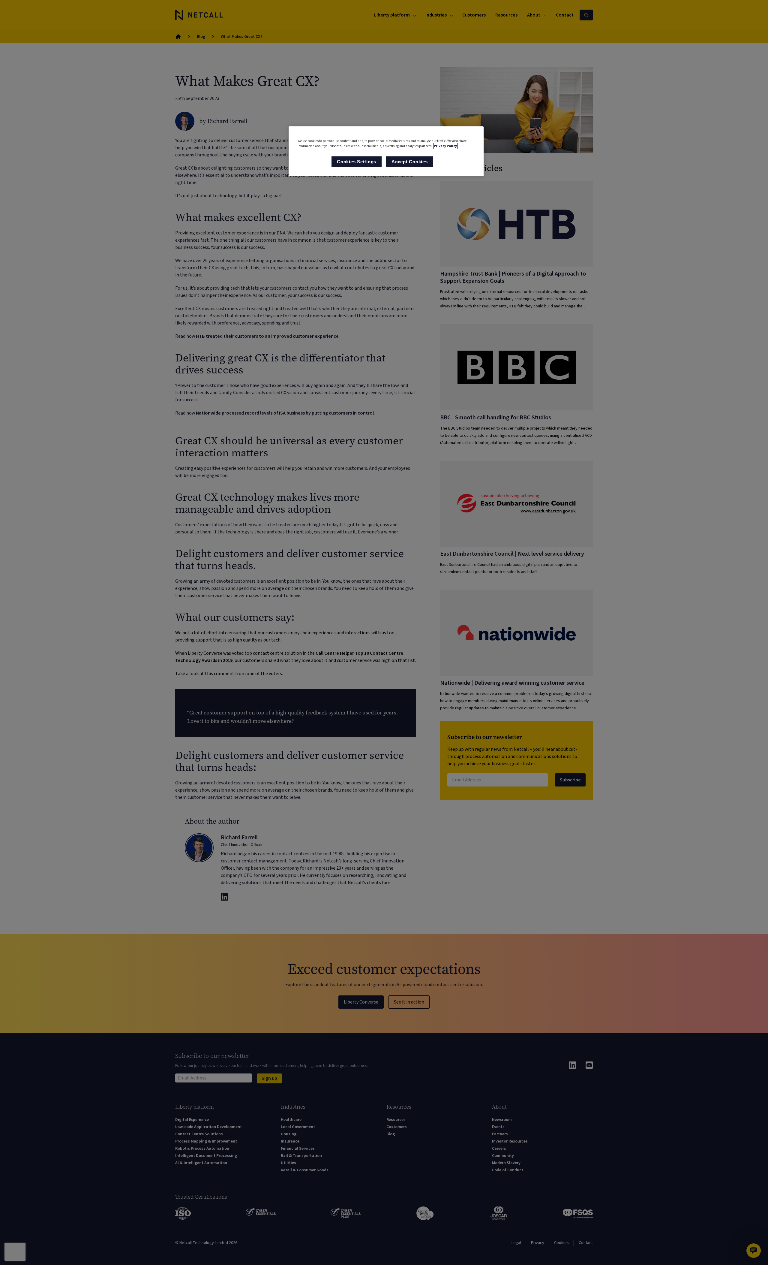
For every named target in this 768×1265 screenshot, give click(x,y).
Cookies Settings (356, 161)
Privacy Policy (445, 146)
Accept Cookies (410, 161)
